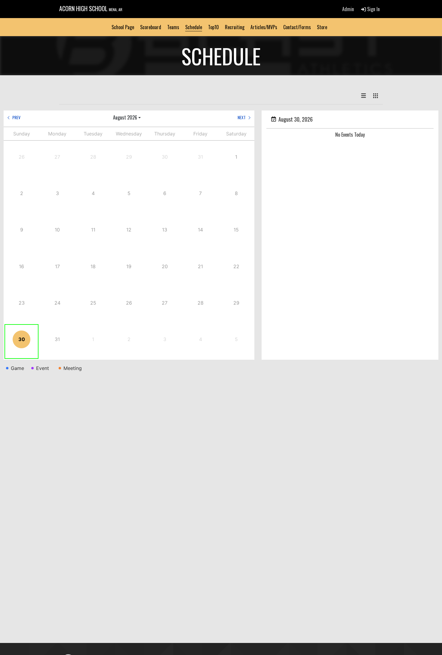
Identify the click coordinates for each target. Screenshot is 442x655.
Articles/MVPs (263, 27)
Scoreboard (150, 27)
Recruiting (234, 27)
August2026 (125, 117)
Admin (348, 9)
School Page (123, 27)
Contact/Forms (297, 27)
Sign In (373, 9)
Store (322, 27)
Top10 (213, 27)
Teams (173, 27)
